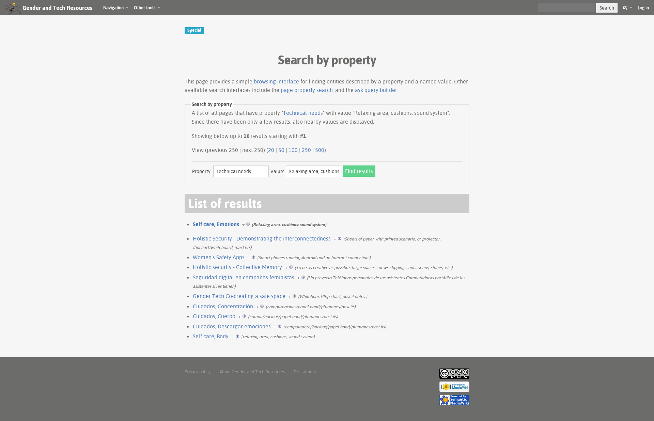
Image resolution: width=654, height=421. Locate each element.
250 (306, 149)
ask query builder (376, 90)
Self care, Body (211, 336)
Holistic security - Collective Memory (237, 267)
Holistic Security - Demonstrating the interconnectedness (262, 238)
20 (271, 149)
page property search (307, 90)
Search (607, 8)
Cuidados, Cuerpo (214, 316)
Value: (277, 171)
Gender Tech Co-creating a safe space (239, 296)
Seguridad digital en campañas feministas (243, 277)
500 (319, 149)
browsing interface (276, 81)
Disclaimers (305, 371)
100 (293, 149)
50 (281, 149)
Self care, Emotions (216, 224)
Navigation (113, 7)
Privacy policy (198, 371)
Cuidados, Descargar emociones (232, 326)
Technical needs (303, 112)
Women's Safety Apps (219, 257)
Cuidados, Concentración (223, 306)
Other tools (144, 7)
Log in (643, 7)
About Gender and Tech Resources (252, 371)
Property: (202, 171)
